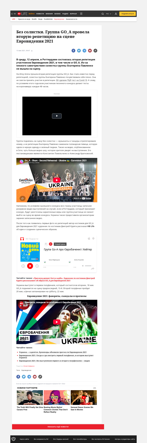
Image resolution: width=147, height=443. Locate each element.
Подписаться (127, 14)
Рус (107, 14)
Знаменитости (71, 19)
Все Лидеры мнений (60, 439)
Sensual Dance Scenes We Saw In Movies (82, 408)
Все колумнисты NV (41, 439)
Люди (40, 19)
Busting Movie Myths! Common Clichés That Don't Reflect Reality (56, 409)
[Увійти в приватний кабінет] (115, 14)
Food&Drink (48, 19)
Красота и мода (24, 19)
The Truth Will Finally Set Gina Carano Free (30, 408)
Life (13, 19)
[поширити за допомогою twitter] (79, 51)
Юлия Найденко (29, 366)
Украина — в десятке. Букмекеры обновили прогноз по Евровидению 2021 (53, 352)
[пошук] (103, 14)
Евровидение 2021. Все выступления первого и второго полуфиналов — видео (54, 361)
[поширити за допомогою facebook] (73, 51)
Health (34, 19)
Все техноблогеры (80, 439)
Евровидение (59, 19)
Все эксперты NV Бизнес (101, 439)
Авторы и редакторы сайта (125, 439)
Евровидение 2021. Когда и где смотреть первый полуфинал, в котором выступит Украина (56, 356)
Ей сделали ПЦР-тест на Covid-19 (71, 80)
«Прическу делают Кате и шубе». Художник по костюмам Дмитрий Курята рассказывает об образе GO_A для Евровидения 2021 (55, 279)
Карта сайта (24, 439)
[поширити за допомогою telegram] (84, 51)
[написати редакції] (90, 51)
